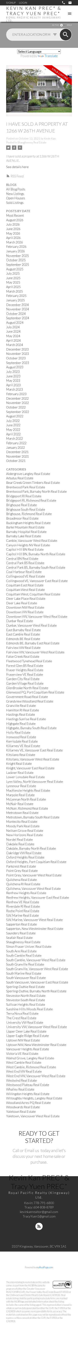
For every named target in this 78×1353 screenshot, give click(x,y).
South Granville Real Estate (25, 964)
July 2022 (13, 421)
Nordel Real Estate (19, 839)
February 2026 (16, 247)
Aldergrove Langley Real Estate (28, 474)
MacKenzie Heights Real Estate (28, 790)
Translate (51, 56)
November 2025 (17, 256)
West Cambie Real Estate (23, 1062)
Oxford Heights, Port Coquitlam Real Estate (36, 862)
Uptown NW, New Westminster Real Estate (36, 1045)
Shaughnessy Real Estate (32, 142)
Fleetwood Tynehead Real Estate (29, 661)
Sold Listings (15, 203)
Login (23, 2)
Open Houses (15, 198)
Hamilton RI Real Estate (22, 710)
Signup (11, 2)
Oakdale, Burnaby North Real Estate (31, 848)
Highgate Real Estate (21, 724)
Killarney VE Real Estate (23, 746)
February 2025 (16, 296)
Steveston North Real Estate (26, 996)
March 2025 (14, 291)
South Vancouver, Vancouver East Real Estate (37, 982)
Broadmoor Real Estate (22, 518)
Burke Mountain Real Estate (25, 527)
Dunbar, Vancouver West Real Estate (31, 625)
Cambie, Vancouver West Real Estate (31, 541)
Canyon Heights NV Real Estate (28, 545)
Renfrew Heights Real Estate (26, 893)
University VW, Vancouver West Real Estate (36, 1027)
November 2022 (17, 403)
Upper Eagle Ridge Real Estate (27, 1036)
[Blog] (39, 1226)
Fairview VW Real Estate (23, 648)
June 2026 (13, 229)
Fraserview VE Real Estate (24, 674)
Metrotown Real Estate (22, 813)
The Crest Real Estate (21, 1018)
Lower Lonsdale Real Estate (25, 777)
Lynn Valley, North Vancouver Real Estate (34, 781)
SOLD (69, 25)
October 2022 (16, 407)
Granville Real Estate (21, 706)
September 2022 (17, 412)
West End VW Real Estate (24, 1071)
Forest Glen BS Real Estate (24, 666)
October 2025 (16, 260)
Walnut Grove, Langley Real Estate (30, 1058)
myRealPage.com (44, 1267)
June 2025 (13, 278)
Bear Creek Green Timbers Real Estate (33, 483)
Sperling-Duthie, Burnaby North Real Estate (36, 991)
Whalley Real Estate (20, 1089)
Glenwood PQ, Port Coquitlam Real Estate (35, 692)
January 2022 (15, 447)
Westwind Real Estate (21, 1080)
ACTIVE (55, 25)
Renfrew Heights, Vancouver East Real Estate (37, 897)
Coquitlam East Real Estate (25, 585)
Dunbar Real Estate (19, 621)
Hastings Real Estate (20, 714)
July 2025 (13, 273)
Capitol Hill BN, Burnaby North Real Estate (35, 554)
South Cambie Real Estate (24, 955)
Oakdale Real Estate (20, 844)
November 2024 (17, 309)
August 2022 (14, 416)
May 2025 (13, 282)
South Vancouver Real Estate (26, 978)
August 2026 (14, 220)
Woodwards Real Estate (23, 1107)
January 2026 (15, 251)
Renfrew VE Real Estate (22, 902)
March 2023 (14, 389)
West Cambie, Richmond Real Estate (31, 1067)
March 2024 (14, 345)
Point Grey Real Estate (22, 871)
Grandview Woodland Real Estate (29, 701)
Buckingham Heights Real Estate (28, 523)
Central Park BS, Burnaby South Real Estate (35, 567)
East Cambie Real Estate (23, 634)
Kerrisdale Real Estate (22, 741)
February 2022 (16, 443)
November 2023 (17, 354)
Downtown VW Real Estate (25, 612)
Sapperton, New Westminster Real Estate (34, 929)
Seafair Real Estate (19, 938)
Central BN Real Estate (22, 558)
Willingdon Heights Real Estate (28, 1094)
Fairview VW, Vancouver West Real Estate (35, 652)
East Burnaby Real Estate (23, 630)
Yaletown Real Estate (21, 1112)
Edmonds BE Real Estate (23, 639)
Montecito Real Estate (21, 822)
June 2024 (13, 331)
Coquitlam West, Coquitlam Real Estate (33, 594)
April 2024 (13, 340)
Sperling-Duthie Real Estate (25, 987)
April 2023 (13, 385)
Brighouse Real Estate (21, 505)
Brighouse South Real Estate (25, 509)
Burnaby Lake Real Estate (23, 536)
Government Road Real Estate (27, 697)
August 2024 (14, 322)
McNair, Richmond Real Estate (27, 808)
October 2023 (16, 358)
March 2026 (14, 242)
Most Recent (15, 215)
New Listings (15, 194)
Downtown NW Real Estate (25, 607)
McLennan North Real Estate (26, 799)
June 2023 (13, 376)
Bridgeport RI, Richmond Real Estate (31, 500)
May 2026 (13, 233)
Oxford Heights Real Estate (25, 857)
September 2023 (17, 363)
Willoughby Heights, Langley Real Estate (34, 1098)
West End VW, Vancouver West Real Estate (35, 1076)
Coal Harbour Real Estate (24, 572)
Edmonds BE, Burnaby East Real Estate (32, 643)
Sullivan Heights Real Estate (25, 1004)
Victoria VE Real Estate (22, 1054)
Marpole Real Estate (20, 795)
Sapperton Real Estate (21, 924)
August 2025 (14, 269)
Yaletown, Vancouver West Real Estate (33, 1116)
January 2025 (15, 300)
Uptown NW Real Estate (23, 1040)
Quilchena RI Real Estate (23, 884)
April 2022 (13, 434)
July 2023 (13, 372)
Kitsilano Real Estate (20, 755)
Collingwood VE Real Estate (25, 576)
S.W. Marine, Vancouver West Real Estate (34, 920)
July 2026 (13, 224)
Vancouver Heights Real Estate (27, 1049)
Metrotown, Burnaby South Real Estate (32, 817)
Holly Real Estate (18, 732)
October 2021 (16, 461)
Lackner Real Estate (20, 773)
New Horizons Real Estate (24, 835)
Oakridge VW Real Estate (23, 853)
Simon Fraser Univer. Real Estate (28, 946)
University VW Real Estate (24, 1022)
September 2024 (17, 318)
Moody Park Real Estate (23, 826)
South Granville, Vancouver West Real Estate (37, 969)
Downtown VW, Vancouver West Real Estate (36, 616)
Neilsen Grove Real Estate (24, 831)
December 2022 (17, 398)
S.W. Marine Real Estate (22, 915)
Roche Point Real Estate (22, 911)
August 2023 (14, 367)
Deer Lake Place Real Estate (25, 599)
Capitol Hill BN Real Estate (25, 549)
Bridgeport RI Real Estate (23, 496)
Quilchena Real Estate (21, 880)
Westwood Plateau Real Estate (27, 1085)
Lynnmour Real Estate (21, 786)
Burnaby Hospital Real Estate (26, 532)
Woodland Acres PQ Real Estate (28, 1103)
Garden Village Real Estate (25, 683)
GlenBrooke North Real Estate (27, 688)
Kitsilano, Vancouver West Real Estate (32, 759)
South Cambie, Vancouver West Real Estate (35, 960)
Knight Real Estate (19, 764)
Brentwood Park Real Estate (25, 487)
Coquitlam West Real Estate (25, 590)
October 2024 (16, 314)
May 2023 (13, 380)
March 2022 (14, 438)
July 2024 (13, 327)
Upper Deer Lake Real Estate (26, 1031)
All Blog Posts (15, 189)
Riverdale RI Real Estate (23, 906)
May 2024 (13, 336)
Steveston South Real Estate (25, 1000)
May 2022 (13, 429)
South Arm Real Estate (21, 951)
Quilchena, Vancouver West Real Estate (33, 889)
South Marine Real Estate (23, 973)
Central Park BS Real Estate (25, 563)
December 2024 (17, 305)
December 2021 (17, 452)
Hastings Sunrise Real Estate (26, 719)
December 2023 (17, 349)
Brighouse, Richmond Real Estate (29, 514)
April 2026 (13, 238)
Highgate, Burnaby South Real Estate (31, 728)
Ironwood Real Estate (21, 737)
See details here (17, 167)
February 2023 (16, 394)
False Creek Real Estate (22, 656)
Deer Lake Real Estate (21, 603)
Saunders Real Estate (21, 933)
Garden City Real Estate (23, 679)
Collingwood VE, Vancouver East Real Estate (37, 581)
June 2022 (13, 425)
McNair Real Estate (19, 804)
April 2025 (13, 287)
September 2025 (17, 264)
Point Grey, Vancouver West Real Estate (33, 875)
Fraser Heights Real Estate (24, 670)
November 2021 (17, 456)
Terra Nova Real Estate (22, 1013)
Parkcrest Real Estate (21, 866)
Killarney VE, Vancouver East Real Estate (34, 750)
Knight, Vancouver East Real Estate (30, 768)
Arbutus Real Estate (19, 478)
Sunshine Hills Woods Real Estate (29, 1009)
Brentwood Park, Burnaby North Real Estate (36, 491)
